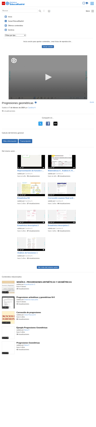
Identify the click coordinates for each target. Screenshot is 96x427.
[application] (48, 77)
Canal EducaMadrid (16, 21)
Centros (11, 30)
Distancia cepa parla (31, 299)
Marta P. (27, 330)
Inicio (10, 17)
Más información (9, 141)
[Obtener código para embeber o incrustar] (55, 124)
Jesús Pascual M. (30, 315)
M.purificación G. (29, 284)
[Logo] (14, 60)
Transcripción (25, 141)
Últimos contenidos (15, 26)
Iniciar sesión (48, 47)
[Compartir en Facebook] (48, 124)
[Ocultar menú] (90, 11)
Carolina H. (32, 108)
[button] (48, 77)
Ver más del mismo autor (48, 267)
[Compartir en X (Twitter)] (40, 124)
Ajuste (92, 102)
